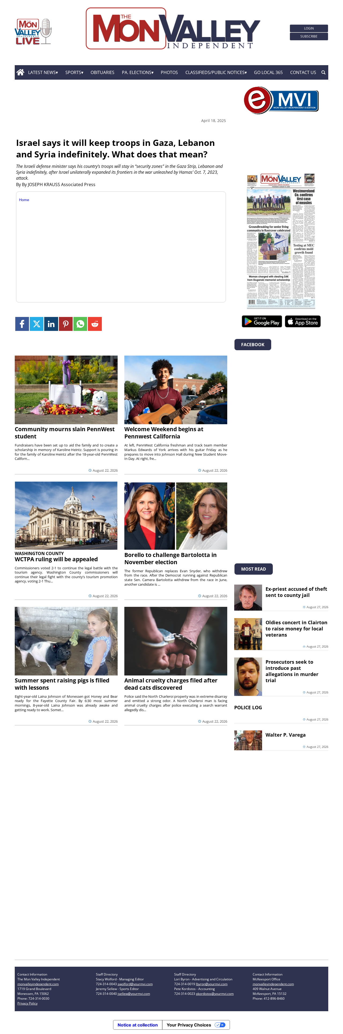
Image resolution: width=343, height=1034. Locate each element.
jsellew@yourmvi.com (134, 993)
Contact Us (303, 72)
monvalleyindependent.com (38, 984)
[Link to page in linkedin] (51, 324)
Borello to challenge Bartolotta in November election (170, 558)
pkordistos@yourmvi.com (215, 993)
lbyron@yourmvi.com (212, 984)
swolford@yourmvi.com (135, 984)
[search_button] (323, 72)
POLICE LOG (248, 707)
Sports (73, 72)
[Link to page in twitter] (36, 324)
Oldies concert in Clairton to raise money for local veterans (296, 628)
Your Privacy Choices (189, 1025)
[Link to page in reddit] (95, 324)
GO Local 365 (268, 72)
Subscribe (309, 36)
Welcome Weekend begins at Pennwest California (163, 432)
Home (24, 200)
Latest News (42, 72)
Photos (169, 72)
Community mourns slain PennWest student (65, 432)
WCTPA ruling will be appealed (56, 559)
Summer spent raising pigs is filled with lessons (62, 684)
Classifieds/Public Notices (215, 72)
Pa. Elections (136, 72)
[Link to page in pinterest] (66, 324)
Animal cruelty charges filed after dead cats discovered (171, 684)
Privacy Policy (27, 1003)
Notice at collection (138, 1025)
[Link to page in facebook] (22, 324)
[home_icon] (20, 72)
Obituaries (102, 72)
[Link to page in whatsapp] (80, 324)
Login (309, 28)
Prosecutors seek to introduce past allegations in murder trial (292, 671)
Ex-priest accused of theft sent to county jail (296, 592)
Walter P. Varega (286, 735)
